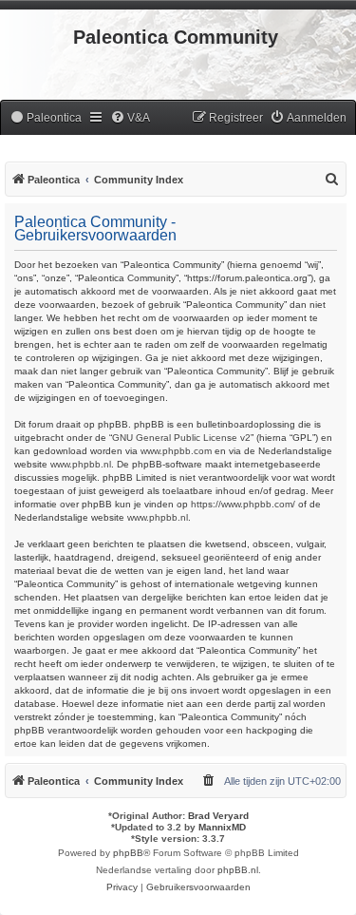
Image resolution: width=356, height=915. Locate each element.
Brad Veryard (218, 815)
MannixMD (222, 827)
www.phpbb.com (176, 451)
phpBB (128, 853)
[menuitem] (45, 118)
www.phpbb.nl (80, 464)
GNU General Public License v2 (181, 437)
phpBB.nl (237, 870)
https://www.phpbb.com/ (243, 504)
